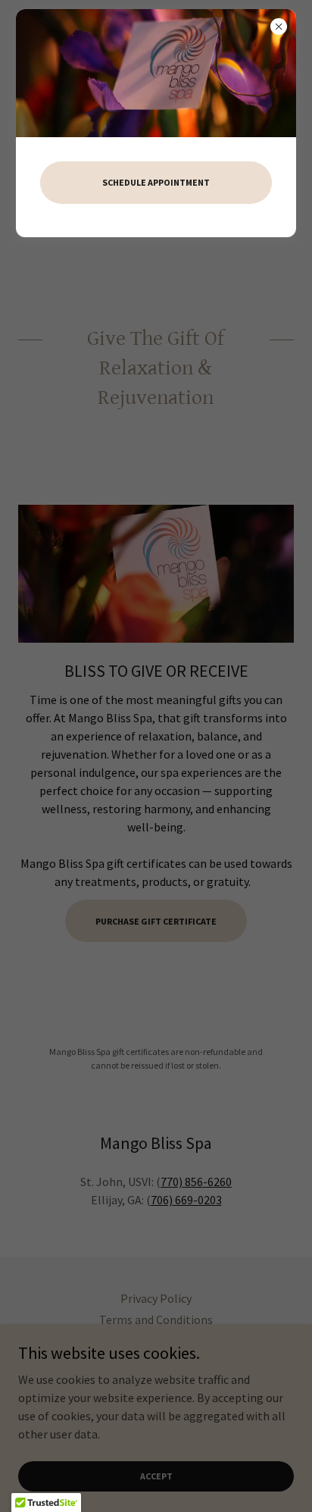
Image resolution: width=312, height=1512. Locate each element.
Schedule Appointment (156, 182)
